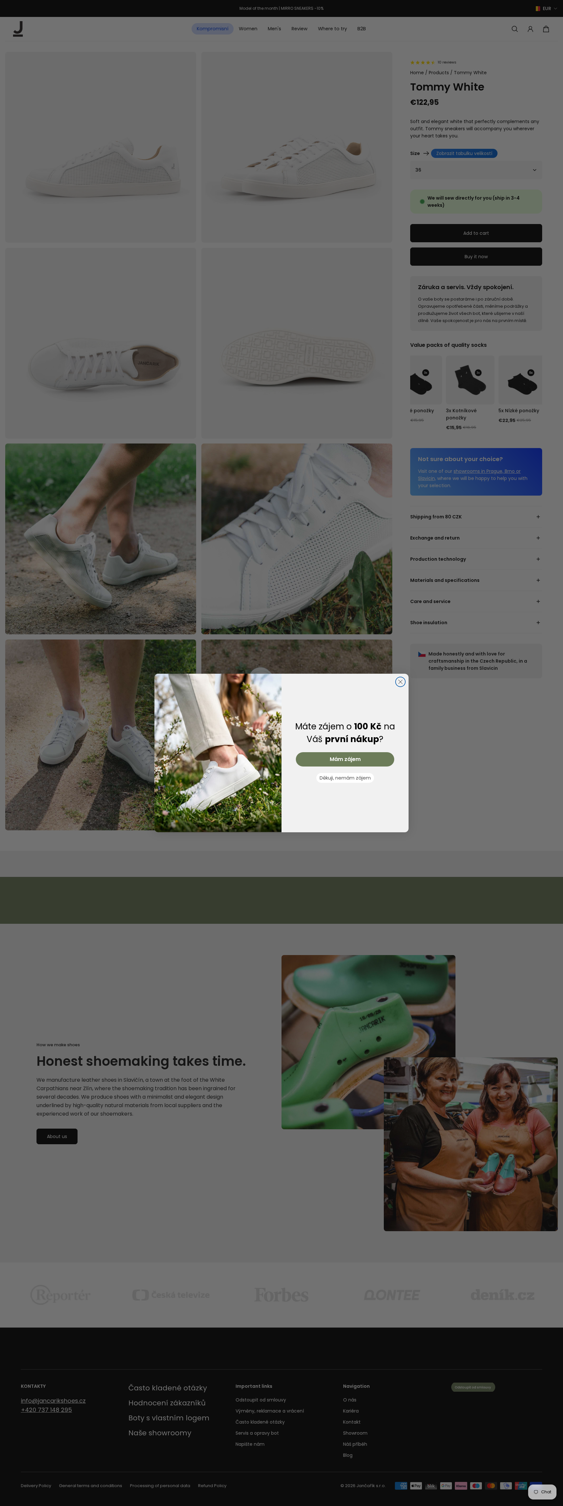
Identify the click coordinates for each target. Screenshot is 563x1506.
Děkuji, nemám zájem (345, 777)
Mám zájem (345, 759)
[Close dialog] (400, 682)
